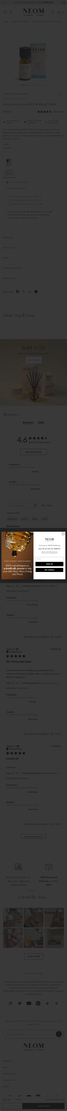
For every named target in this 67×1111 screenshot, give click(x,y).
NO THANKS (49, 570)
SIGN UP (49, 564)
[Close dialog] (63, 533)
